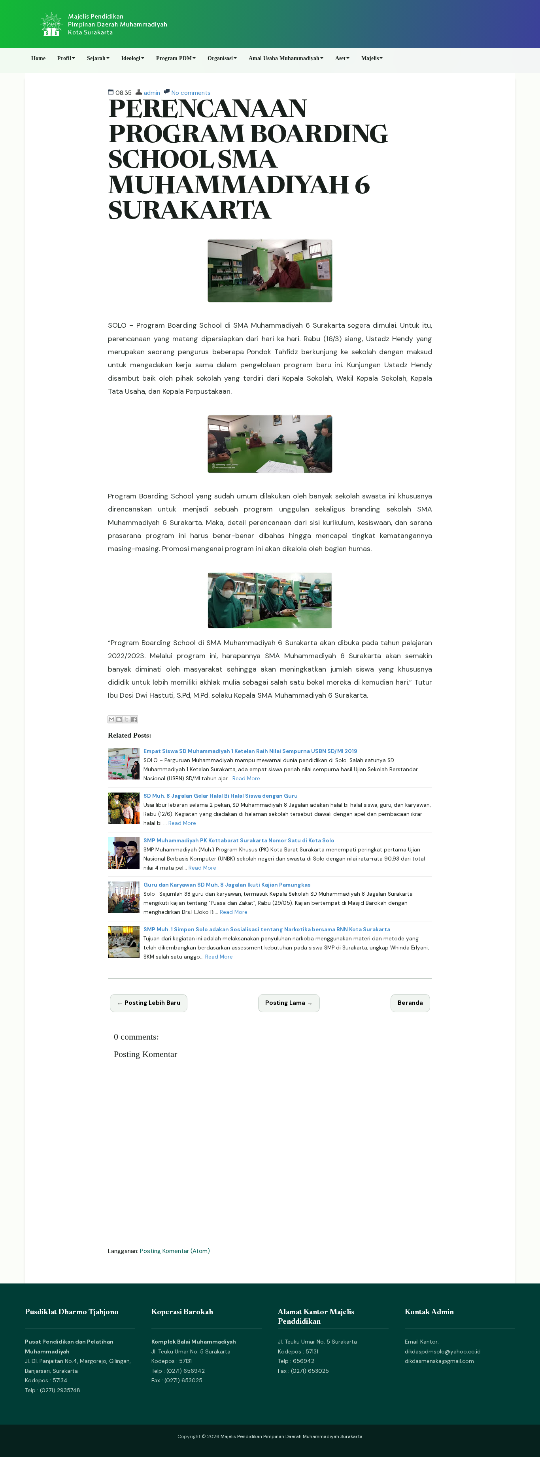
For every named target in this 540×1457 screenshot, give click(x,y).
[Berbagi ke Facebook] (134, 719)
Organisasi (220, 58)
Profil (64, 58)
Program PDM (174, 58)
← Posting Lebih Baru (148, 1003)
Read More (246, 778)
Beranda (410, 1003)
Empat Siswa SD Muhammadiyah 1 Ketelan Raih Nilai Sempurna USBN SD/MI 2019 (250, 751)
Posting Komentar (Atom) (175, 1251)
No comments (191, 93)
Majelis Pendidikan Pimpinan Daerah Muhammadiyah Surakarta (292, 1436)
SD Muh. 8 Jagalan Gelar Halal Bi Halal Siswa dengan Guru (220, 796)
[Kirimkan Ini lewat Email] (111, 719)
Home (38, 58)
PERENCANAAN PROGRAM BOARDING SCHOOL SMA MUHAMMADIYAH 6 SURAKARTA (248, 162)
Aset (340, 58)
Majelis (370, 58)
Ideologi (130, 58)
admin (152, 93)
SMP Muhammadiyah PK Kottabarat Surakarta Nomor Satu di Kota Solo (238, 840)
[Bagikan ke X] (126, 719)
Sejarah (96, 58)
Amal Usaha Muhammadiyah (284, 58)
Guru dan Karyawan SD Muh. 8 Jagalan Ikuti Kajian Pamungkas (227, 884)
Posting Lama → (289, 1003)
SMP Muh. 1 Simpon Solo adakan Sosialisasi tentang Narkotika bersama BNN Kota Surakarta (266, 929)
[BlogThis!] (119, 719)
